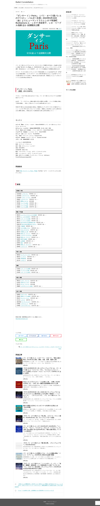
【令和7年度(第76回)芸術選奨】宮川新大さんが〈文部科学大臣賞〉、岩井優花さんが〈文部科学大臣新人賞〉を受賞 (76, 69)
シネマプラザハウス (25, 305)
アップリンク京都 (25, 270)
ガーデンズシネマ (26, 301)
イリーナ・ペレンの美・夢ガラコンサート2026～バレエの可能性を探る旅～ (78, 28)
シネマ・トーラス (26, 197)
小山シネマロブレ (25, 229)
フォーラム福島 (24, 206)
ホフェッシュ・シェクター (37, 346)
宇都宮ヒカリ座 (24, 231)
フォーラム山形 (24, 204)
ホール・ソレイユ (25, 284)
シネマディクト (24, 199)
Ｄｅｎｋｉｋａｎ (25, 298)
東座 (22, 242)
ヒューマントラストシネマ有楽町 (29, 215)
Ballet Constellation (24, 2)
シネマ (59, 28)
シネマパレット (24, 303)
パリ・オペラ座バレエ (25, 346)
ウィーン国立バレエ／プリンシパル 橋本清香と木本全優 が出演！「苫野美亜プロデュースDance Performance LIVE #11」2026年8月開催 (76, 53)
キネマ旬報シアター (25, 228)
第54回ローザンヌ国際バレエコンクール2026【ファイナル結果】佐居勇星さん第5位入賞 (78, 82)
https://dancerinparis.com (22, 318)
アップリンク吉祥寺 (25, 220)
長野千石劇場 (24, 239)
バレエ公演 (21, 7)
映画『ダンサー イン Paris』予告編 (28, 171)
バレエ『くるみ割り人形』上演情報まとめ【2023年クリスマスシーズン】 (36, 490)
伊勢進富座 (23, 258)
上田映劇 (23, 241)
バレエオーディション (38, 7)
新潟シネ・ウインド (25, 233)
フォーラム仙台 (24, 203)
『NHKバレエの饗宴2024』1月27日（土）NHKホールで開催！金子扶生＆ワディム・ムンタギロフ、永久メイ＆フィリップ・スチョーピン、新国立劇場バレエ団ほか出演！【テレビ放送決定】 (39, 485)
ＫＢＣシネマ (24, 294)
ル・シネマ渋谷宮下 (25, 216)
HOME (15, 7)
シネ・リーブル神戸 (25, 272)
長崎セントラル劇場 (25, 296)
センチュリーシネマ (25, 254)
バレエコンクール (28, 7)
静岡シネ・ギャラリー (26, 244)
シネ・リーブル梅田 (25, 268)
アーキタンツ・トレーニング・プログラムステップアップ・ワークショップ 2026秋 (78, 22)
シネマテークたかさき (26, 235)
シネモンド (23, 260)
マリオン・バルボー (50, 346)
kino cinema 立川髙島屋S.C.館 (28, 222)
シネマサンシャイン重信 (27, 286)
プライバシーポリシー (52, 501)
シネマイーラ (24, 246)
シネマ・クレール (25, 280)
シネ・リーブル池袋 (25, 218)
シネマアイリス (25, 195)
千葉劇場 (23, 226)
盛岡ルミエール (24, 201)
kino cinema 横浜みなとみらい (29, 224)
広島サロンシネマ (25, 282)
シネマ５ (23, 300)
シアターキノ (25, 193)
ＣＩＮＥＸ (23, 256)
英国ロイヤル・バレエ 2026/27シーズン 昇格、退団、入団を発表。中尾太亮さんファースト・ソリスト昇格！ (76, 36)
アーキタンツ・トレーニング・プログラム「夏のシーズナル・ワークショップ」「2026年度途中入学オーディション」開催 (76, 45)
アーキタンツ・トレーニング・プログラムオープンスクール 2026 (78, 16)
